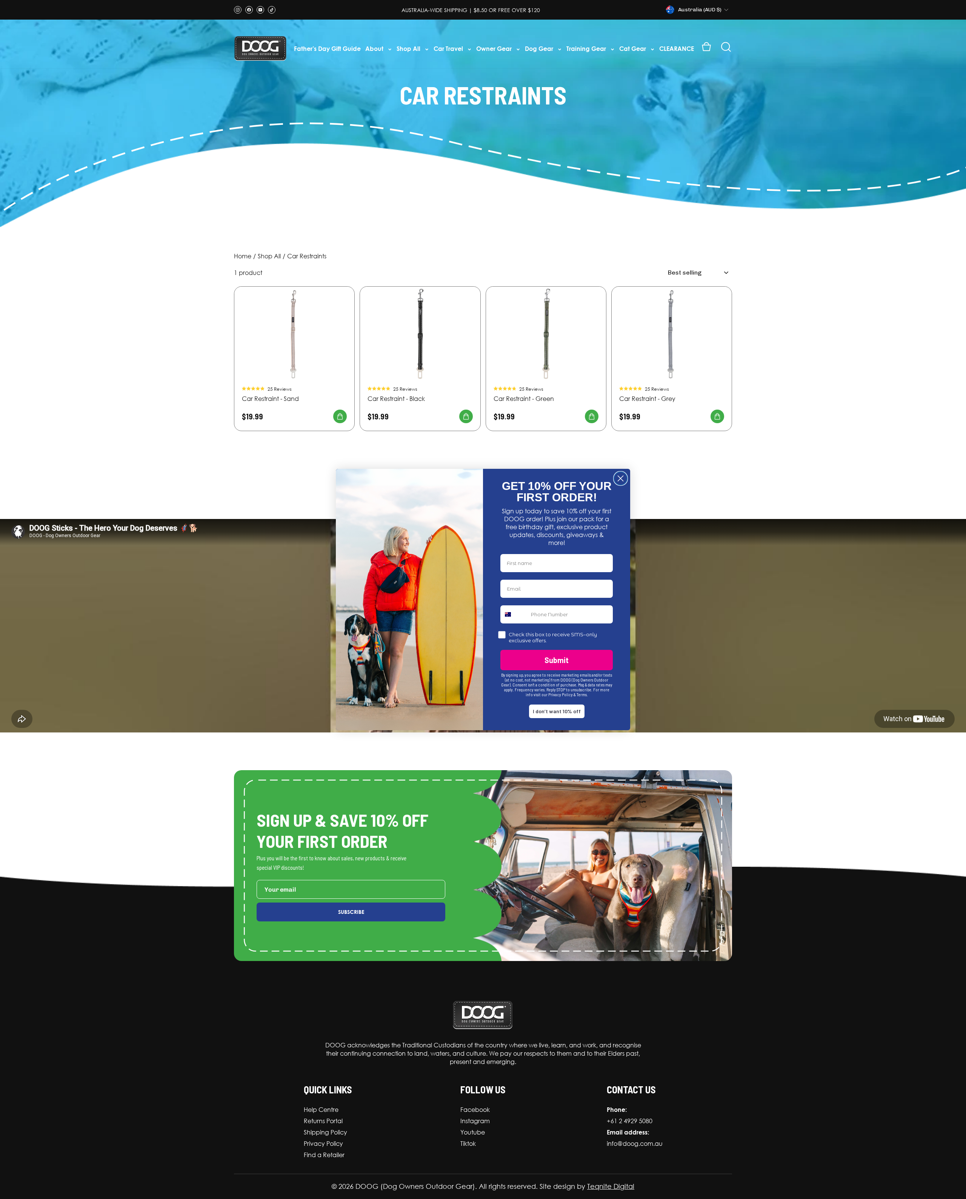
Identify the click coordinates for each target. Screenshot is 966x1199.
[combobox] (514, 614)
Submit (557, 660)
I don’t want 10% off (557, 711)
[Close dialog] (620, 478)
